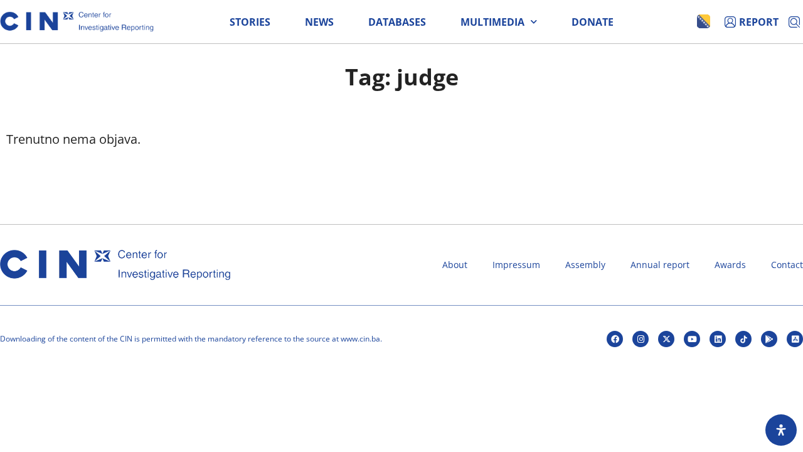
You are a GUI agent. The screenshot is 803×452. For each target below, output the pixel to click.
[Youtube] (692, 339)
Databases (397, 22)
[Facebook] (615, 339)
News (319, 22)
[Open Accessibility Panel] (781, 430)
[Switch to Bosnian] (703, 21)
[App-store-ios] (795, 339)
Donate (593, 22)
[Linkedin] (718, 339)
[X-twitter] (666, 339)
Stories (250, 22)
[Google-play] (769, 339)
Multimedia (492, 22)
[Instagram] (640, 339)
